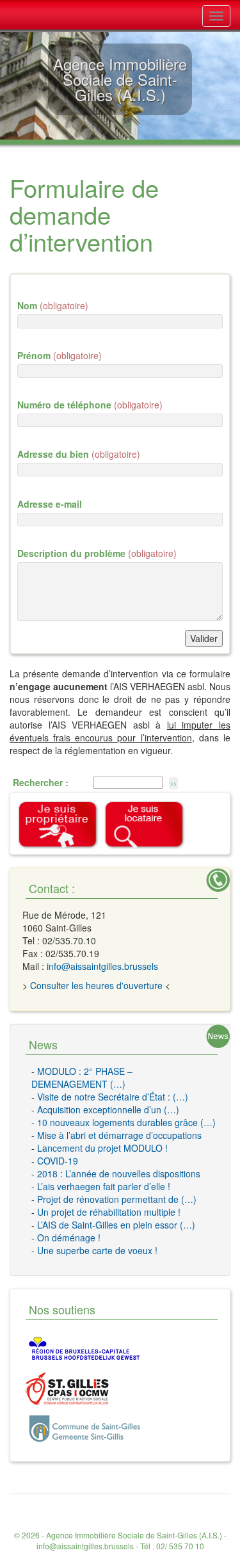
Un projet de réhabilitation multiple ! (108, 1211)
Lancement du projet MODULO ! (102, 1147)
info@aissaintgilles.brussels (102, 966)
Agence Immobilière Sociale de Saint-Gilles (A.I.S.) (134, 1534)
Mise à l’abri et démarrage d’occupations (119, 1135)
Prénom (59, 355)
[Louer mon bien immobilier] (58, 824)
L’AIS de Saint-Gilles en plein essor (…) (116, 1224)
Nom (52, 305)
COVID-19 (57, 1160)
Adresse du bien (78, 453)
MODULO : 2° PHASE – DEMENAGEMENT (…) (81, 1077)
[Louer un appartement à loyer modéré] (144, 824)
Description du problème (97, 553)
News (43, 1044)
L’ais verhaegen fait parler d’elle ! (103, 1186)
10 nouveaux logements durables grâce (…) (126, 1122)
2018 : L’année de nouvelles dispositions (118, 1173)
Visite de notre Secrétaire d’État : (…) (112, 1096)
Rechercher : (40, 782)
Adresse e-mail (49, 503)
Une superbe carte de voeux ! (97, 1250)
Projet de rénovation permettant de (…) (116, 1199)
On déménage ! (68, 1237)
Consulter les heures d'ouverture (96, 985)
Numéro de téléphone (90, 404)
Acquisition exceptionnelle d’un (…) (108, 1109)
